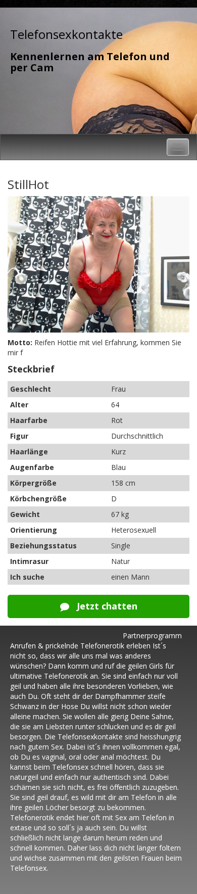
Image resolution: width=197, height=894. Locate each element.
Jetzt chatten (105, 606)
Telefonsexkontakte (66, 34)
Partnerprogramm (152, 635)
